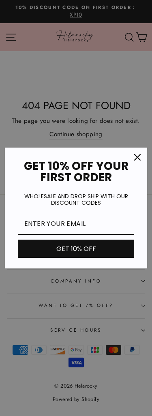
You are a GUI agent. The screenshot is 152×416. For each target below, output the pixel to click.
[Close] (137, 157)
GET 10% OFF (76, 248)
